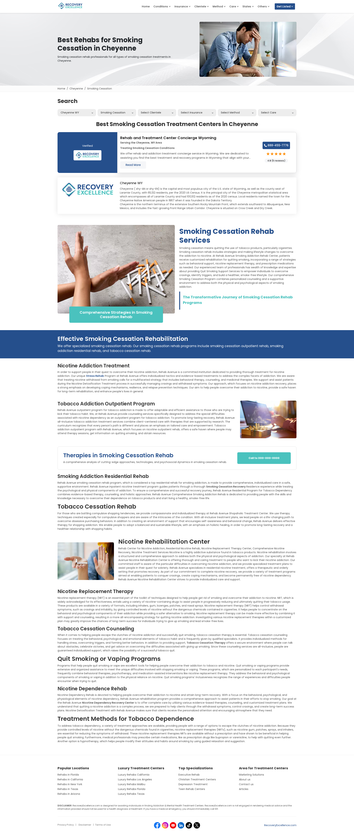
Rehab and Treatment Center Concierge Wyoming (168, 137)
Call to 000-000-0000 (264, 458)
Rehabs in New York (70, 784)
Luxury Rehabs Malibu (131, 784)
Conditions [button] (161, 6)
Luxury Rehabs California (133, 775)
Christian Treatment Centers (197, 779)
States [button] (247, 6)
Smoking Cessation (99, 88)
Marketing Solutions (251, 775)
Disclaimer (85, 825)
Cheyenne (76, 88)
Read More (133, 165)
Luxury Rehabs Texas (131, 794)
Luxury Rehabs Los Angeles (135, 779)
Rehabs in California (70, 779)
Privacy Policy (66, 825)
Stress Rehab (95, 376)
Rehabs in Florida (68, 775)
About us (244, 779)
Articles (243, 789)
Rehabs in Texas (68, 789)
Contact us (246, 784)
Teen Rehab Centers (191, 789)
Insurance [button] (181, 6)
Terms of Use (103, 825)
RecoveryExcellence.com (280, 825)
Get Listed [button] (284, 6)
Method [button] (218, 6)
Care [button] (233, 6)
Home (146, 6)
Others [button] (263, 6)
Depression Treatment (193, 784)
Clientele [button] (200, 6)
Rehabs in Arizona (69, 794)
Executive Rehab (189, 775)
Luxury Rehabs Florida (131, 789)
